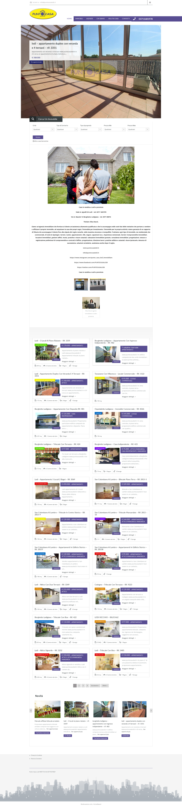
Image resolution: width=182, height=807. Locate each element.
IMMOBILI (79, 19)
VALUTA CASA (113, 19)
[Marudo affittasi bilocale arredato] (47, 709)
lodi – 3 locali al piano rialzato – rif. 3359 (52, 341)
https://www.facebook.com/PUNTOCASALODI (91, 262)
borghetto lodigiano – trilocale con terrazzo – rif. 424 (57, 444)
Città (34, 125)
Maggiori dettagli (68, 361)
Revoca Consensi (36, 758)
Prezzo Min (108, 125)
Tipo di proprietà (85, 125)
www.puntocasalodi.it (91, 248)
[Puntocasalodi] (43, 15)
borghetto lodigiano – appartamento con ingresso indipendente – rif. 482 (103, 723)
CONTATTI (126, 19)
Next (176, 71)
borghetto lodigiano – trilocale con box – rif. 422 (55, 617)
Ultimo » (104, 685)
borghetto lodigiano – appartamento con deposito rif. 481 (59, 409)
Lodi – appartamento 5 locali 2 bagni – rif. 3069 (55, 480)
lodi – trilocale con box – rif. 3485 (109, 651)
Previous (5, 71)
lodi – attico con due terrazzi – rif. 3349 (52, 585)
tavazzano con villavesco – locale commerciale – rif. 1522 (119, 374)
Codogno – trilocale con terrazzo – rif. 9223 (113, 585)
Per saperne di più (36, 62)
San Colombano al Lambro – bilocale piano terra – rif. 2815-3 (121, 480)
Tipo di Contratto (62, 125)
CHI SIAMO (101, 19)
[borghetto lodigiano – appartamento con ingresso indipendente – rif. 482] (105, 709)
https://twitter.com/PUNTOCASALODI (91, 267)
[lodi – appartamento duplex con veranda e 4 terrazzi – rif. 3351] (134, 709)
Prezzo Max (132, 125)
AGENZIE (89, 19)
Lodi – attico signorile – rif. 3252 (48, 651)
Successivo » (95, 685)
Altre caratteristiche (41, 141)
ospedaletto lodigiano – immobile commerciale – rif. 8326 (119, 409)
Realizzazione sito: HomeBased (91, 804)
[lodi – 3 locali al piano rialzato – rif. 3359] (76, 709)
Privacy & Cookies (36, 755)
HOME (69, 19)
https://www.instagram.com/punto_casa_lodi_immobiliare (91, 258)
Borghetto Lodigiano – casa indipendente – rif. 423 (116, 444)
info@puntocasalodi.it (48, 2)
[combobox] (43, 129)
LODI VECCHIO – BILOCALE (106, 617)
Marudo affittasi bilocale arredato (47, 721)
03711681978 (146, 19)
